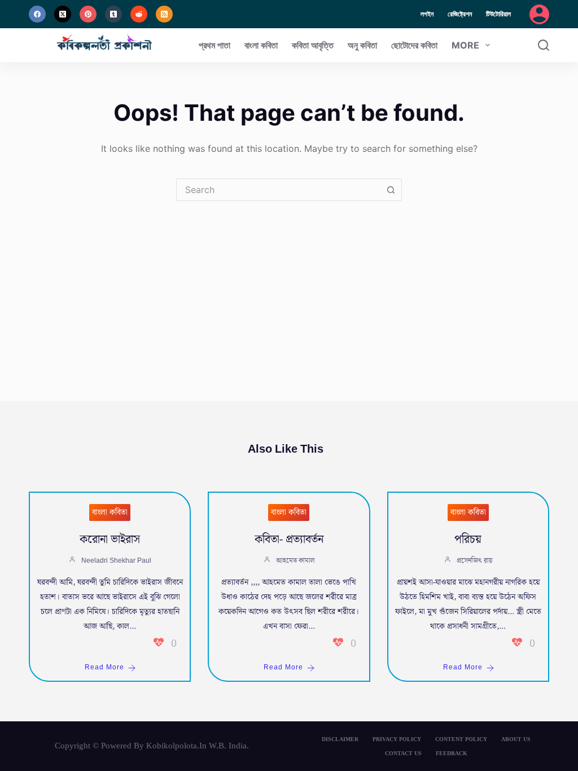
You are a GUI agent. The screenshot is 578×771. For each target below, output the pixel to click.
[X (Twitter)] (62, 14)
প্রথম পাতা (214, 45)
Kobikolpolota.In (176, 745)
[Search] (543, 45)
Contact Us (403, 753)
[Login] (539, 14)
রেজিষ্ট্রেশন (460, 14)
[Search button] (390, 189)
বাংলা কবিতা (261, 45)
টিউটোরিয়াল (498, 14)
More (465, 45)
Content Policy (461, 739)
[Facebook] (37, 14)
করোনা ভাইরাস (110, 540)
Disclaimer (340, 739)
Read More (104, 667)
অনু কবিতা (362, 45)
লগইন (427, 14)
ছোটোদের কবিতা (414, 45)
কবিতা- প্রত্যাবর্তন (289, 540)
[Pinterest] (88, 14)
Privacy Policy (397, 739)
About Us (516, 739)
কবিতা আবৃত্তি (313, 45)
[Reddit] (138, 14)
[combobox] (278, 189)
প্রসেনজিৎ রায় (474, 560)
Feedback (451, 753)
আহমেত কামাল (295, 560)
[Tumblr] (113, 14)
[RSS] (164, 14)
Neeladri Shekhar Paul (116, 560)
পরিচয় (467, 540)
